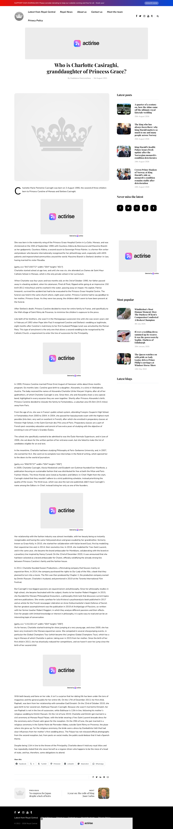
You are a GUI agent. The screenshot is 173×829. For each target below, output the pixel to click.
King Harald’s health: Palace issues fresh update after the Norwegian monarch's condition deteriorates (146, 152)
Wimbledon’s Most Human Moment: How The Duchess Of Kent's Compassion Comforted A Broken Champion (146, 314)
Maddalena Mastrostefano (80, 78)
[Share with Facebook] (93, 777)
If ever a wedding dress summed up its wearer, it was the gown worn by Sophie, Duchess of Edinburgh (146, 337)
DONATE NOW (151, 3)
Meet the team (115, 11)
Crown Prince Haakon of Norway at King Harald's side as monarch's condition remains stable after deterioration (146, 176)
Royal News (66, 11)
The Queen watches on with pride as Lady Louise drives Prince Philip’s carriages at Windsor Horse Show (146, 360)
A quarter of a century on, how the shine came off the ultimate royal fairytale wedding (146, 108)
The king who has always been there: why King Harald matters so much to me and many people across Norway (146, 129)
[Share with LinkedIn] (100, 777)
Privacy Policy (35, 20)
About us (82, 11)
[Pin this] (104, 777)
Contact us (96, 11)
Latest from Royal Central (41, 11)
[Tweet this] (96, 777)
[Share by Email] (107, 777)
